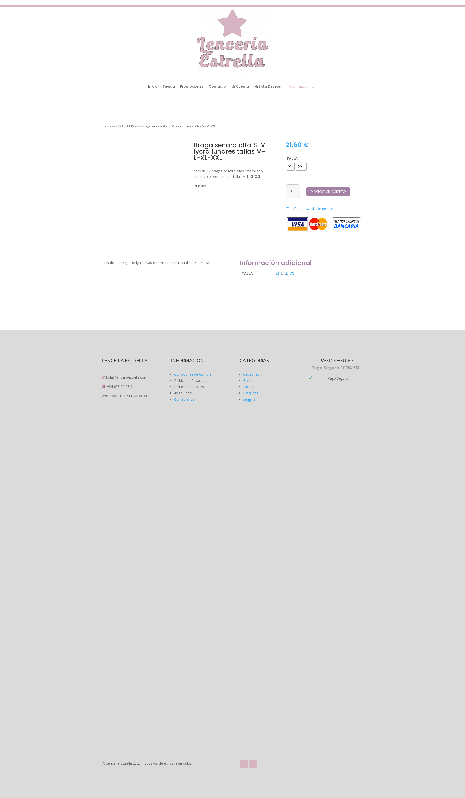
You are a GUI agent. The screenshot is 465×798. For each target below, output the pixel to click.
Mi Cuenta (240, 86)
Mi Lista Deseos (267, 86)
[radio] (290, 166)
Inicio (152, 86)
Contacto (217, 86)
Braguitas (250, 393)
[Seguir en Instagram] (253, 764)
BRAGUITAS (125, 126)
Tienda (169, 86)
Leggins (249, 399)
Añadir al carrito (328, 191)
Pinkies (248, 386)
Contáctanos (184, 399)
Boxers (248, 380)
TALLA (292, 158)
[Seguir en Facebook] (244, 764)
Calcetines (251, 374)
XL (285, 273)
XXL (291, 273)
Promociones (191, 86)
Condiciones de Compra (193, 374)
